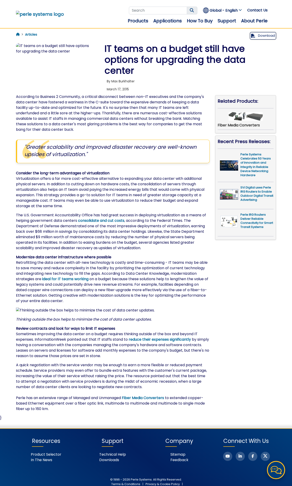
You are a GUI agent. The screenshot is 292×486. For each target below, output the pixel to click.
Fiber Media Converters (143, 397)
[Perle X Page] (265, 456)
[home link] (40, 14)
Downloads (109, 459)
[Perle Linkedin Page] (240, 456)
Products (138, 21)
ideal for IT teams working (65, 279)
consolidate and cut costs (101, 220)
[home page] (18, 34)
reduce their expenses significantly (160, 339)
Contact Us (257, 10)
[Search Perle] (192, 10)
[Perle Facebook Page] (252, 456)
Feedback (179, 459)
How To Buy (200, 21)
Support (227, 21)
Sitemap (177, 454)
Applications (167, 21)
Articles (31, 34)
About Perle (254, 21)
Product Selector (46, 454)
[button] (222, 10)
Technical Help (112, 454)
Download (266, 35)
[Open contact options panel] (276, 470)
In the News (41, 459)
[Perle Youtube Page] (227, 456)
